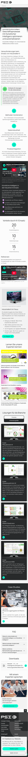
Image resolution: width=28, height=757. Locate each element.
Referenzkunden (4, 729)
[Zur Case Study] (3, 621)
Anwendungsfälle (5, 725)
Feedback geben (14, 748)
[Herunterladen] (26, 665)
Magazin (3, 736)
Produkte (3, 723)
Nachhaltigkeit (18, 729)
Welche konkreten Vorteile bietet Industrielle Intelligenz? (10, 644)
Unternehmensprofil (19, 723)
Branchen (4, 5)
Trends (2, 731)
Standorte (17, 736)
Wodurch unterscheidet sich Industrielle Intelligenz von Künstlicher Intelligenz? (12, 638)
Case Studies (4, 727)
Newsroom (17, 725)
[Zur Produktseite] (3, 458)
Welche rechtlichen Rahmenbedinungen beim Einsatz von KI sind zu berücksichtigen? (12, 650)
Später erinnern (14, 753)
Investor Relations (18, 727)
